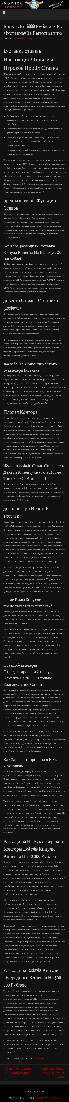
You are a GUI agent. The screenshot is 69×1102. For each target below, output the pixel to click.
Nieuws (48, 38)
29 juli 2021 (34, 38)
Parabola (40, 1098)
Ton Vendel (18, 38)
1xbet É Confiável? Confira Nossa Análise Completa (17, 1070)
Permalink (39, 1058)
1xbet (6, 713)
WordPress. (54, 1098)
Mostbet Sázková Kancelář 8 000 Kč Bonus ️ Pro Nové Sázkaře (52, 1072)
